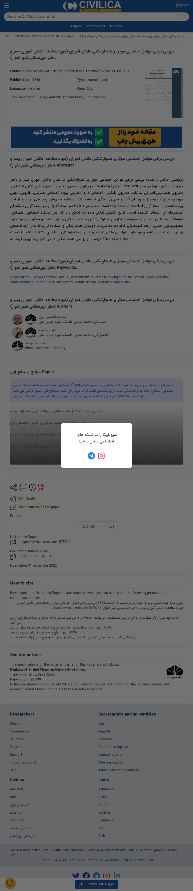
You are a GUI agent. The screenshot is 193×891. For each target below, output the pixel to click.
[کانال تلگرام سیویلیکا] (91, 456)
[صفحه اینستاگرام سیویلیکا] (101, 456)
